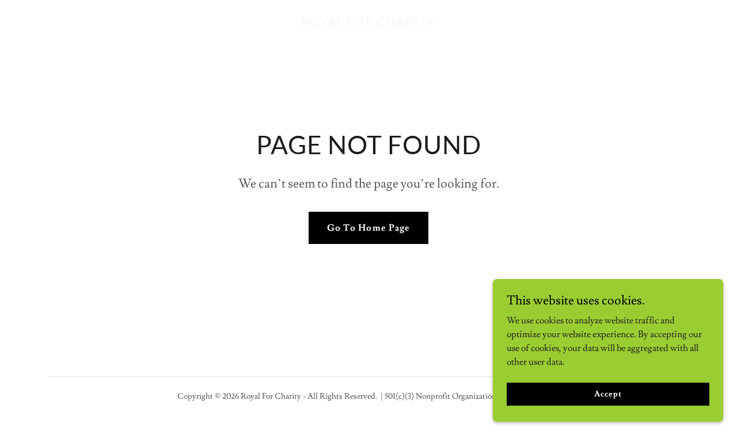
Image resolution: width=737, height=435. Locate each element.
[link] (368, 23)
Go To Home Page (368, 228)
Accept (607, 393)
